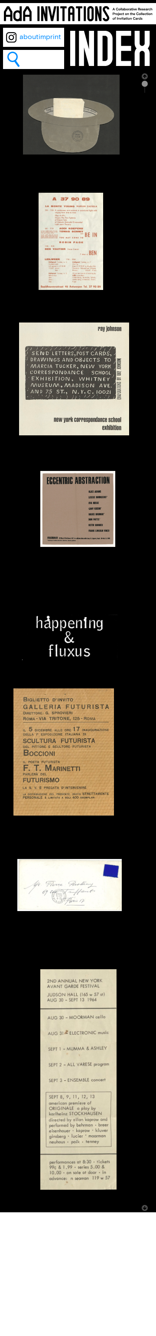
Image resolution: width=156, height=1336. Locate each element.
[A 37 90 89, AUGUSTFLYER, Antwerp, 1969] (71, 288)
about (29, 37)
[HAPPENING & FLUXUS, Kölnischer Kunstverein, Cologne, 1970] (69, 658)
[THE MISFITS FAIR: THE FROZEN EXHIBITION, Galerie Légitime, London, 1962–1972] (71, 152)
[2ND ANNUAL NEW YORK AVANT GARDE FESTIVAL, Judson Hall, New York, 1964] (78, 1187)
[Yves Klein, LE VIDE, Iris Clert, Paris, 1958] (69, 909)
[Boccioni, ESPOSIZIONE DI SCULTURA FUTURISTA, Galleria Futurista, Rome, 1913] (63, 813)
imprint (50, 37)
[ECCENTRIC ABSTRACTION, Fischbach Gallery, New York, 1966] (77, 545)
